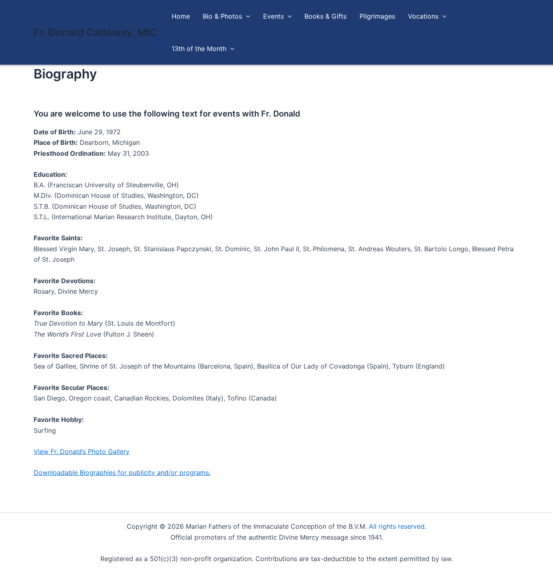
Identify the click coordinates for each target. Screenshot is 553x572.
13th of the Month (199, 48)
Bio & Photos (222, 16)
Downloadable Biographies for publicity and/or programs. (122, 472)
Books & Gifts (325, 16)
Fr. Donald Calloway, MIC (95, 32)
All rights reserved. (397, 526)
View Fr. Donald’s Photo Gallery (82, 451)
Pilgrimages (377, 16)
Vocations (423, 16)
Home (181, 16)
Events (273, 16)
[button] (246, 16)
